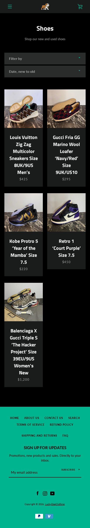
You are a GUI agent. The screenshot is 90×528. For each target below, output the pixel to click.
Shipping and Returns (39, 435)
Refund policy (61, 424)
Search (74, 418)
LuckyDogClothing (55, 504)
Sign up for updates (45, 447)
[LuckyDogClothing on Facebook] (37, 493)
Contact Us (54, 418)
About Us (31, 418)
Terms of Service (31, 424)
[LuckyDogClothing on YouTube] (52, 493)
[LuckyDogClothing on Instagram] (45, 493)
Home (14, 418)
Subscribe (68, 469)
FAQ (65, 435)
